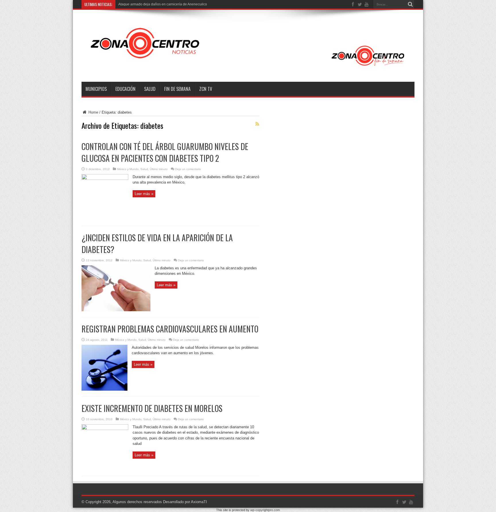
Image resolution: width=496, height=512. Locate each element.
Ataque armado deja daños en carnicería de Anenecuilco (162, 4)
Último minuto (159, 169)
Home (92, 112)
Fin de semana (177, 88)
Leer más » (144, 194)
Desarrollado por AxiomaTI (185, 502)
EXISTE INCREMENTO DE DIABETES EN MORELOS (152, 408)
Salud (150, 88)
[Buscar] (410, 4)
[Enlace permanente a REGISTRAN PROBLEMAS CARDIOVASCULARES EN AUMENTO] (104, 389)
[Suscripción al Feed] (257, 124)
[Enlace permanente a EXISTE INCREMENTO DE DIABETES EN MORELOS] (105, 429)
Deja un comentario (188, 169)
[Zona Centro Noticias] (248, 67)
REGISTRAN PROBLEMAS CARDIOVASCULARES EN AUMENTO (170, 329)
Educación (125, 88)
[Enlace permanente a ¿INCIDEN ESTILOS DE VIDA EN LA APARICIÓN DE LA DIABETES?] (116, 310)
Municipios (96, 88)
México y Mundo (128, 169)
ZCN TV (205, 88)
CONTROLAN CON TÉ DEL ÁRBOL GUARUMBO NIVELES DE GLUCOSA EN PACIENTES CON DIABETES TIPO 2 (165, 152)
